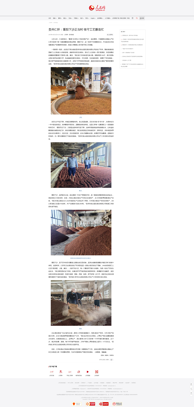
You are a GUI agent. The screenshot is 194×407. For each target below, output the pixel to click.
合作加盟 (96, 382)
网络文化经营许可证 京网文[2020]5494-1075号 (86, 394)
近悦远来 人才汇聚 (126, 60)
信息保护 (127, 382)
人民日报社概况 (62, 382)
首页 (50, 18)
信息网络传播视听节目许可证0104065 (65, 394)
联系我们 (134, 382)
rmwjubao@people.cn (117, 388)
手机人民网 (70, 375)
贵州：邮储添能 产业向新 (128, 52)
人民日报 (51, 375)
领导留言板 (79, 375)
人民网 (50, 22)
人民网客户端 (115, 18)
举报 (128, 18)
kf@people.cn (83, 388)
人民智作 (96, 375)
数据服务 (108, 382)
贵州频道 (56, 22)
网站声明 (115, 382)
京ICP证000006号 (119, 394)
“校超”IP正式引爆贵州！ (128, 48)
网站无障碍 (123, 18)
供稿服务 (102, 382)
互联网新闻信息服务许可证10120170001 (75, 391)
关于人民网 (70, 382)
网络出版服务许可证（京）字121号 (105, 394)
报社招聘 (77, 382)
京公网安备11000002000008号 (130, 394)
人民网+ (61, 375)
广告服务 (90, 382)
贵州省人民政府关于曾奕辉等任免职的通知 (132, 56)
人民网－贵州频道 (69, 34)
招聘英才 (83, 382)
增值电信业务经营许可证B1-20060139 (95, 391)
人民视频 (87, 375)
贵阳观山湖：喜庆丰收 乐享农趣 (130, 35)
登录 (143, 18)
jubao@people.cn (112, 385)
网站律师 (121, 382)
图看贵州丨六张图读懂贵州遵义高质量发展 (132, 44)
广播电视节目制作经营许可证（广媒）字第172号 (116, 391)
